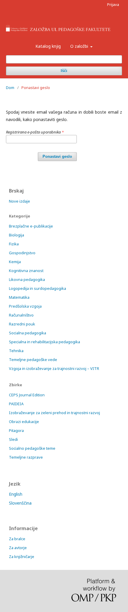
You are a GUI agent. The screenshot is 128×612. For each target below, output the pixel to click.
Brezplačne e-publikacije (31, 226)
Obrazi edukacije (24, 421)
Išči (64, 71)
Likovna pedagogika (27, 279)
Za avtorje (18, 547)
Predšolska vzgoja (25, 306)
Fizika (14, 244)
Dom (10, 87)
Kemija (15, 261)
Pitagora (16, 430)
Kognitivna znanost (26, 270)
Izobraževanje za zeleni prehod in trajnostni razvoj (54, 412)
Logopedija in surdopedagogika (37, 288)
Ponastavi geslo (57, 156)
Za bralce (17, 538)
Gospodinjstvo (22, 252)
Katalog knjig (48, 46)
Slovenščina (20, 503)
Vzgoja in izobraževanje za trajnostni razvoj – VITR (54, 368)
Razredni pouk (22, 324)
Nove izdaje (19, 201)
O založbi (79, 46)
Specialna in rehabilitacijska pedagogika (44, 341)
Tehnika (16, 350)
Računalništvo (21, 315)
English (15, 494)
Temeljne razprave (26, 457)
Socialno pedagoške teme (32, 448)
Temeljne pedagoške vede (33, 359)
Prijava (113, 4)
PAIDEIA (16, 403)
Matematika (19, 297)
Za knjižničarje (21, 556)
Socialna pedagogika (27, 333)
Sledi (13, 439)
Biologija (16, 235)
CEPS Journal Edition (27, 395)
